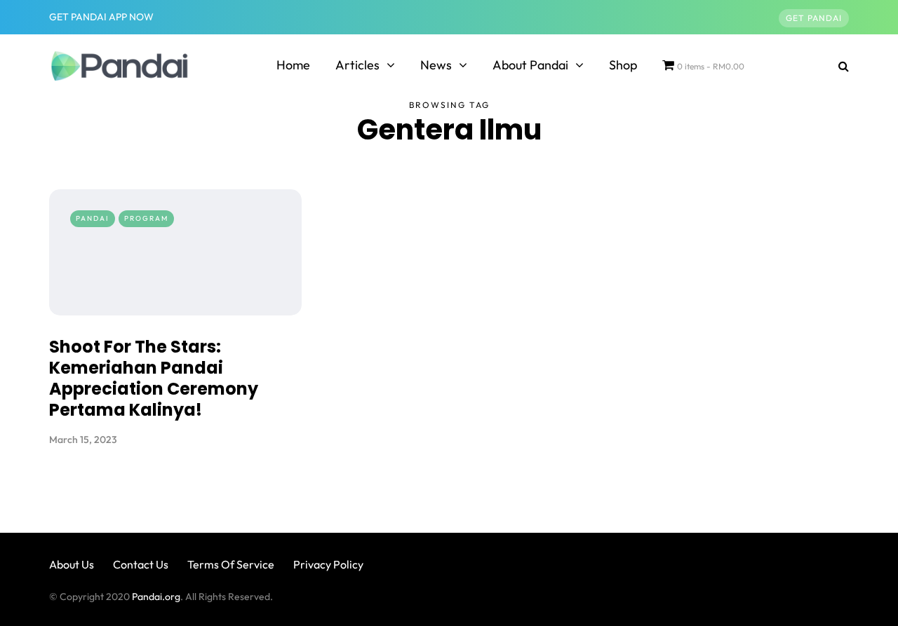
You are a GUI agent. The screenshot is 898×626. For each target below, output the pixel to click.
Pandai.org (156, 596)
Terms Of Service (230, 564)
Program (146, 218)
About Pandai (530, 65)
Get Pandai (814, 18)
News (436, 65)
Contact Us (140, 564)
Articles (357, 65)
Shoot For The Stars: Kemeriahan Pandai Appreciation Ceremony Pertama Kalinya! (153, 378)
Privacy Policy (328, 564)
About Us (71, 564)
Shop (623, 65)
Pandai (92, 218)
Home (293, 65)
